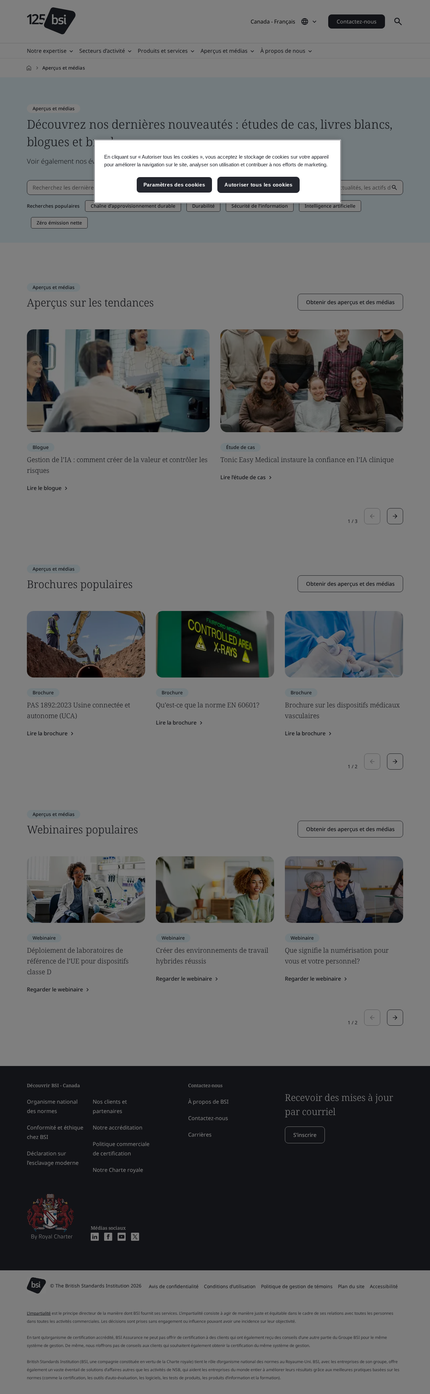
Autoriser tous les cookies (258, 185)
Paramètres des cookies (174, 185)
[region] (217, 171)
